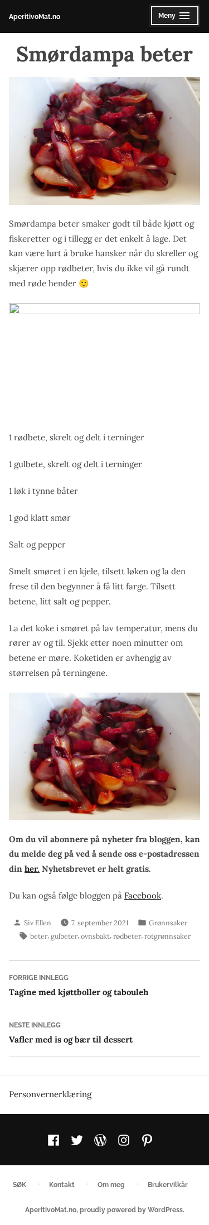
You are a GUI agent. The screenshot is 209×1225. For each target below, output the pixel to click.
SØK (19, 1184)
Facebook (142, 895)
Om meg (111, 1184)
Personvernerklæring (50, 1094)
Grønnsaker (168, 922)
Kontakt (62, 1184)
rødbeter (127, 935)
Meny (172, 19)
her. (32, 868)
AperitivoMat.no (34, 16)
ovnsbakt (95, 935)
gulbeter (64, 935)
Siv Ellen (37, 922)
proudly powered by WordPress (131, 1209)
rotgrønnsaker (167, 935)
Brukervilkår (168, 1184)
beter (38, 935)
